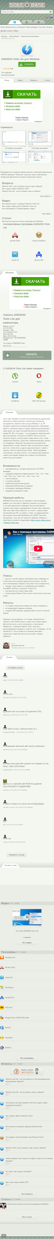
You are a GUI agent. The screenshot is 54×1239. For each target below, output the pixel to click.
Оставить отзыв (15, 668)
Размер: (6, 330)
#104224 (24, 749)
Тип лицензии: (6, 73)
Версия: (6, 326)
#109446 (30, 807)
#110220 (20, 824)
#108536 (24, 790)
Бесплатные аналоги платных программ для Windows (22, 221)
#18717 (31, 732)
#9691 (21, 680)
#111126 (22, 842)
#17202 (24, 697)
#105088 (27, 770)
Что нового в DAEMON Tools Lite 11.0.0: (14, 344)
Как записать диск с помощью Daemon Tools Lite (20, 204)
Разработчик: (8, 338)
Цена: (5, 336)
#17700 (25, 715)
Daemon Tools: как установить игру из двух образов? (22, 186)
